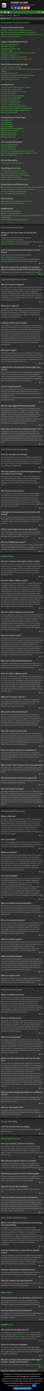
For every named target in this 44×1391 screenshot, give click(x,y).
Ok (34, 1386)
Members (9, 12)
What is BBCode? (6, 120)
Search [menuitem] (42, 19)
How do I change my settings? (11, 67)
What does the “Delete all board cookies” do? (16, 59)
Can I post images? (7, 126)
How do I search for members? (11, 177)
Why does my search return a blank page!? (15, 175)
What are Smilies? (7, 124)
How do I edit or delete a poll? (11, 98)
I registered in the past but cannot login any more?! (18, 53)
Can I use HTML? (6, 122)
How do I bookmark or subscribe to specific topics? (18, 189)
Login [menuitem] (39, 12)
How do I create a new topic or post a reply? (15, 87)
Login (10, 15)
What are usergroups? (8, 149)
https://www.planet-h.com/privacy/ (13, 257)
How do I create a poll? (8, 94)
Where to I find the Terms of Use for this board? (17, 30)
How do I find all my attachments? (12, 203)
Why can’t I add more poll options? (12, 96)
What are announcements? (10, 130)
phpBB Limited (17, 1335)
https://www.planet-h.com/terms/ (12, 240)
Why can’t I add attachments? (11, 102)
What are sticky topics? (8, 133)
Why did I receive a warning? (10, 104)
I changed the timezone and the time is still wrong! (18, 75)
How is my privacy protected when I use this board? (18, 32)
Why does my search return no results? (14, 173)
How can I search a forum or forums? (13, 171)
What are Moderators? (8, 147)
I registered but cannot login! (10, 49)
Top (41, 246)
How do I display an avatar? (10, 79)
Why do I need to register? (10, 44)
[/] (5, 5)
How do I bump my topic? (9, 112)
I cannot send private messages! (11, 163)
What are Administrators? (9, 145)
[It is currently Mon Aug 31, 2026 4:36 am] (39, 18)
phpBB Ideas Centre (10, 1352)
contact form (36, 272)
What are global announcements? (12, 128)
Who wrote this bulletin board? (11, 211)
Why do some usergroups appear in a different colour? (19, 153)
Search (4, 15)
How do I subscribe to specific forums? (14, 191)
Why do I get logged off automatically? (14, 57)
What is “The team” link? (9, 155)
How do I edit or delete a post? (11, 89)
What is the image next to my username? (14, 77)
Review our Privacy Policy (22, 1388)
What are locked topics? (9, 135)
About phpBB (20, 1339)
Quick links (2, 12)
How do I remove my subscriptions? (13, 193)
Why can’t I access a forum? (10, 100)
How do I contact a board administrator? (14, 220)
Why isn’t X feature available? (10, 213)
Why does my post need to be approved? (15, 110)
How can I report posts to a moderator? (14, 106)
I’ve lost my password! (8, 55)
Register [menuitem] (43, 12)
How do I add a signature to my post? (13, 91)
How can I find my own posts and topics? (15, 179)
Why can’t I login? (7, 51)
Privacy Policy (26, 1385)
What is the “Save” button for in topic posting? (16, 108)
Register (18, 15)
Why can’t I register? (7, 46)
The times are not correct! (9, 73)
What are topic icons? (8, 137)
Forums (5, 12)
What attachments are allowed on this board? (16, 201)
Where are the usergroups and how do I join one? (17, 151)
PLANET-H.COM (19, 2)
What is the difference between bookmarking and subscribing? (22, 187)
